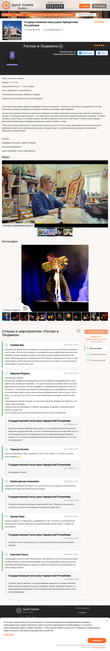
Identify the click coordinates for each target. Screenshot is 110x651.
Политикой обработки (98, 647)
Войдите (94, 336)
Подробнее (9, 634)
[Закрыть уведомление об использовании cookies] (106, 620)
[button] (4, 194)
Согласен (97, 640)
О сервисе (82, 612)
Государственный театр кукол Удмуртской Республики (50, 15)
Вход (86, 6)
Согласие (81, 645)
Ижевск (19, 15)
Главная (6, 15)
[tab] (96, 348)
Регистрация (99, 6)
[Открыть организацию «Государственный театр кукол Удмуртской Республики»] (11, 30)
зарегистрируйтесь (93, 339)
